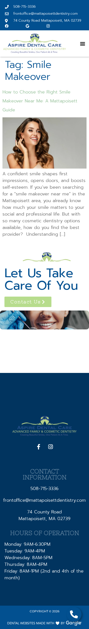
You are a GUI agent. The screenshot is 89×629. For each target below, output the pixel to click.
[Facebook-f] (38, 446)
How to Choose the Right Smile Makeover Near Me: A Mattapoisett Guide (39, 101)
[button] (82, 44)
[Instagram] (50, 446)
